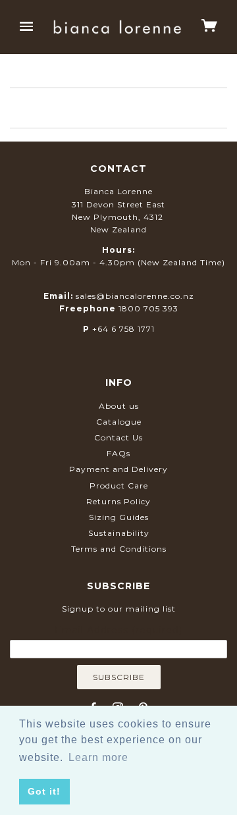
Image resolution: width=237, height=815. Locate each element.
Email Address (118, 630)
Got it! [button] (44, 791)
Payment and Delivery (118, 469)
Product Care (119, 485)
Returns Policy (118, 501)
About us (119, 406)
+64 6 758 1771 (123, 329)
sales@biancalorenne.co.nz (135, 296)
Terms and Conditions (119, 549)
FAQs (118, 453)
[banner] (117, 26)
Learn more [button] (98, 757)
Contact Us (118, 437)
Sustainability (118, 533)
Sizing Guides (119, 517)
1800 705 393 (148, 308)
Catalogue (119, 422)
